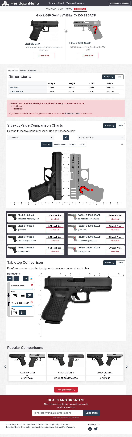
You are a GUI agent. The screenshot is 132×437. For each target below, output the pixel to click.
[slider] (33, 289)
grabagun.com (24, 251)
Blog (14, 424)
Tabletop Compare (75, 3)
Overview (51, 9)
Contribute (25, 427)
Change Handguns (65, 390)
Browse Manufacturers (65, 427)
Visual (69, 9)
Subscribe (91, 412)
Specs (61, 9)
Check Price (44, 55)
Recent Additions (13, 427)
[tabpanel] (66, 84)
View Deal (55, 219)
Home (8, 424)
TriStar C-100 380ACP (89, 215)
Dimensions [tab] (13, 70)
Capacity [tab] (32, 70)
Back (82, 144)
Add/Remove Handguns (119, 3)
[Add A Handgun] (10, 278)
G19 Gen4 (14, 87)
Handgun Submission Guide (42, 427)
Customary (108, 77)
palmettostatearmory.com (28, 219)
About (19, 424)
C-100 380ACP (16, 92)
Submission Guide (72, 113)
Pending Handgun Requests (57, 424)
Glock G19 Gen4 (26, 215)
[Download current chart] (122, 144)
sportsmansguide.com (27, 240)
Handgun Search (56, 3)
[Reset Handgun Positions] (16, 278)
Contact (41, 424)
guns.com (22, 229)
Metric (119, 77)
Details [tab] (23, 70)
